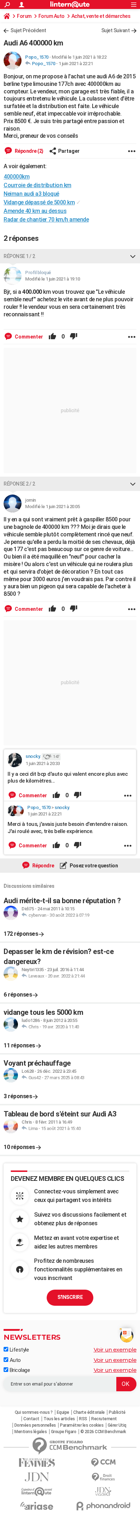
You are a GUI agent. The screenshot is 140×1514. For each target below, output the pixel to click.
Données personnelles (35, 1425)
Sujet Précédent (28, 30)
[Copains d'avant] (37, 1491)
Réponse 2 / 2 (19, 484)
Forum (24, 16)
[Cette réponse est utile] (52, 337)
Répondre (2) (28, 151)
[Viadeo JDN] (103, 1491)
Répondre (42, 865)
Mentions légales (30, 1431)
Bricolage (19, 1370)
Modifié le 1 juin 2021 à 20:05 (52, 506)
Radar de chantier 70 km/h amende (46, 219)
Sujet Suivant (115, 30)
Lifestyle (18, 1350)
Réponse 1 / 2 (19, 256)
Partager (69, 151)
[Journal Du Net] (37, 1476)
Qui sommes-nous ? (34, 1412)
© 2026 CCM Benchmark (103, 1431)
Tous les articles (59, 1418)
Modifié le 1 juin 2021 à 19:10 (52, 279)
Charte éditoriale (89, 1412)
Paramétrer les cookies (81, 1425)
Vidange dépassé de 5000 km (39, 202)
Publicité (117, 1412)
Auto (14, 1360)
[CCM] (103, 1462)
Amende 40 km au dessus (35, 211)
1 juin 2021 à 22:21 (76, 63)
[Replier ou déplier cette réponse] (133, 256)
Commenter (28, 337)
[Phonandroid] (103, 1505)
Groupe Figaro (63, 1431)
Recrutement (104, 1418)
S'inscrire (70, 1297)
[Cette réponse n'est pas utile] (73, 337)
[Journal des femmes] (37, 1462)
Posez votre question (93, 865)
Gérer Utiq (117, 1425)
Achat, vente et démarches (101, 16)
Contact (31, 1418)
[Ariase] (37, 1506)
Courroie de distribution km (37, 185)
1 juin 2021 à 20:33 (42, 763)
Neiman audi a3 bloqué (31, 193)
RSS (83, 1418)
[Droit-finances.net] (103, 1477)
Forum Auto (51, 16)
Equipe (63, 1412)
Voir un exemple (115, 1349)
